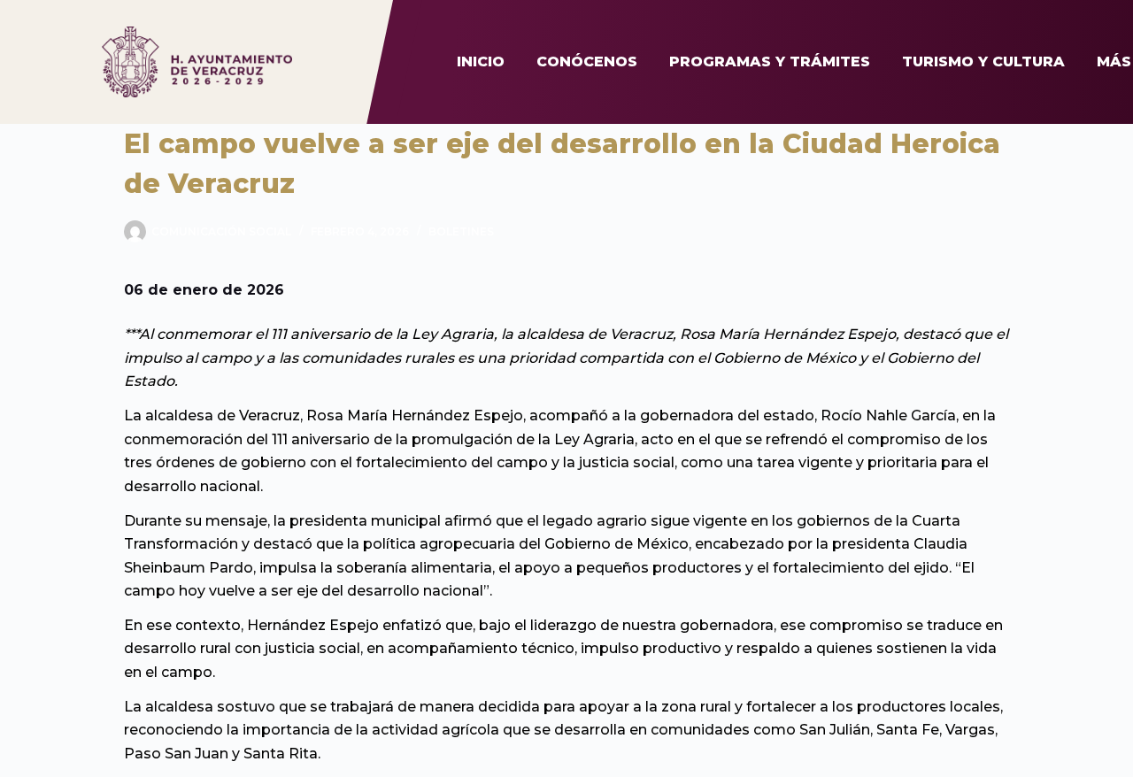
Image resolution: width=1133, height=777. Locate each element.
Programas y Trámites (769, 61)
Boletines (461, 231)
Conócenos (586, 61)
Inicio (481, 61)
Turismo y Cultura (983, 61)
